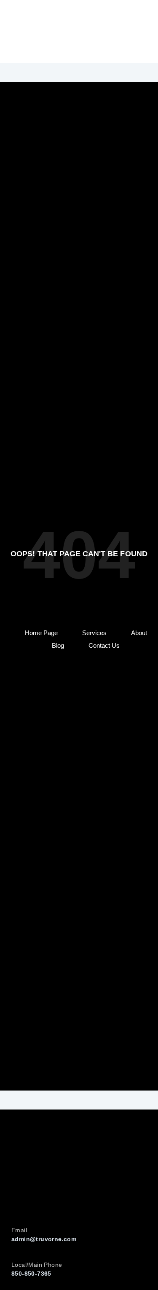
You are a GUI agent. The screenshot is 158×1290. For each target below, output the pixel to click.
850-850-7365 (31, 1273)
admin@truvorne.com (43, 1239)
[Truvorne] (34, 31)
